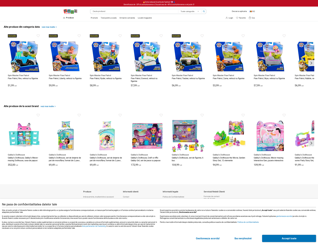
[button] (203, 11)
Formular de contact (211, 196)
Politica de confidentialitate (248, 222)
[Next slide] (311, 63)
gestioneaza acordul (284, 216)
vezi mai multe (48, 27)
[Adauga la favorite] (38, 35)
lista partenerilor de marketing (94, 226)
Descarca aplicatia (239, 11)
